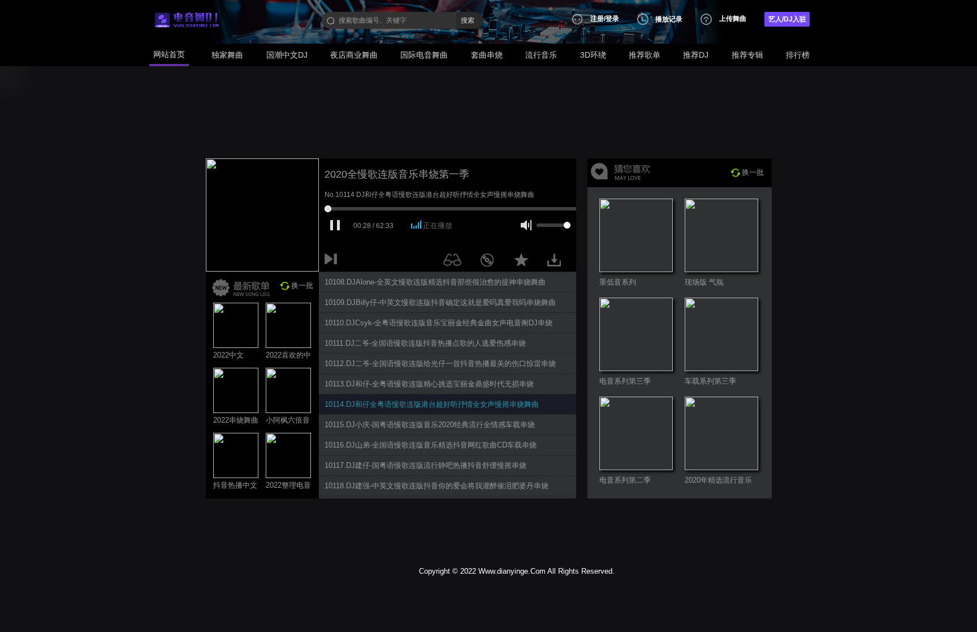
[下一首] (333, 261)
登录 (612, 19)
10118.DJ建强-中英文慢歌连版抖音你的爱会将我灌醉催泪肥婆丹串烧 (436, 485)
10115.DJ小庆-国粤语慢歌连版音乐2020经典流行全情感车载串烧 (430, 424)
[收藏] (524, 261)
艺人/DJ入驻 (787, 19)
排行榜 (798, 54)
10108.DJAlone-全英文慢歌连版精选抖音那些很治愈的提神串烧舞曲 (435, 282)
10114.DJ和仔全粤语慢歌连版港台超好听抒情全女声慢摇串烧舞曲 (432, 404)
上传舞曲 (732, 19)
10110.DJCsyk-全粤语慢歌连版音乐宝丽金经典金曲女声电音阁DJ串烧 (438, 323)
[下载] (558, 261)
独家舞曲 (227, 54)
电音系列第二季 (625, 480)
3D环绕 (593, 54)
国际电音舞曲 (424, 54)
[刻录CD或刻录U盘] (491, 261)
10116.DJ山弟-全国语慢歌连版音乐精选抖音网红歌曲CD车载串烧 (431, 445)
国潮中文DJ (287, 54)
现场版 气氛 (704, 282)
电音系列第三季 (625, 381)
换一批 (302, 285)
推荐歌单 (644, 54)
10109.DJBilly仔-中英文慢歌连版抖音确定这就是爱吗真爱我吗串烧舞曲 (440, 302)
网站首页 (169, 54)
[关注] (454, 261)
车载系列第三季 (710, 381)
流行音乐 (541, 54)
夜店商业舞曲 (354, 54)
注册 (597, 19)
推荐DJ (695, 54)
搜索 (467, 20)
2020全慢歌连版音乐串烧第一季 (397, 174)
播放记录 (668, 19)
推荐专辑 (747, 54)
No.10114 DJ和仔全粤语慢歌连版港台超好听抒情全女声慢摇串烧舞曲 (429, 195)
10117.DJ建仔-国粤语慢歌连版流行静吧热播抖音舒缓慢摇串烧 (425, 465)
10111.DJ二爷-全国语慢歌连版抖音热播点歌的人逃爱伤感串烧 (425, 343)
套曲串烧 (487, 54)
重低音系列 (617, 282)
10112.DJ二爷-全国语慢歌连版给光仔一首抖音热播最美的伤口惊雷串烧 (440, 363)
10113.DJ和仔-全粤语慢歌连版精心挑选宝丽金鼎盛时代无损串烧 (429, 384)
